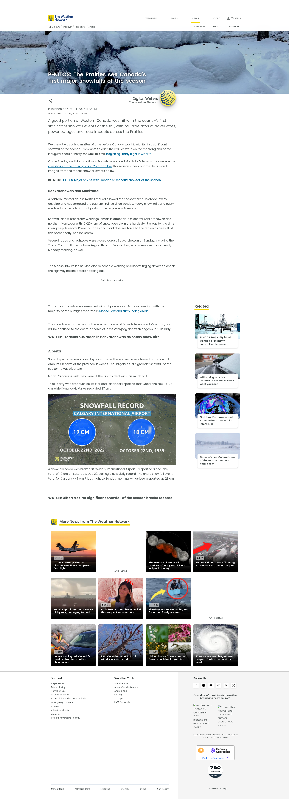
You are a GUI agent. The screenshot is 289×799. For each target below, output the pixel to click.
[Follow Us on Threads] (226, 685)
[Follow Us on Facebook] (196, 685)
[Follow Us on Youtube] (211, 685)
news (57, 26)
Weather (67, 26)
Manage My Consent (62, 702)
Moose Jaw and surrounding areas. (124, 311)
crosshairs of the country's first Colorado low (80, 166)
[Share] (50, 101)
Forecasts (80, 26)
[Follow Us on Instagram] (203, 685)
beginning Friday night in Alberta (129, 154)
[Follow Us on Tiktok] (218, 685)
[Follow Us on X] (233, 685)
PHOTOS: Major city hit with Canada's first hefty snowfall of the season (111, 180)
